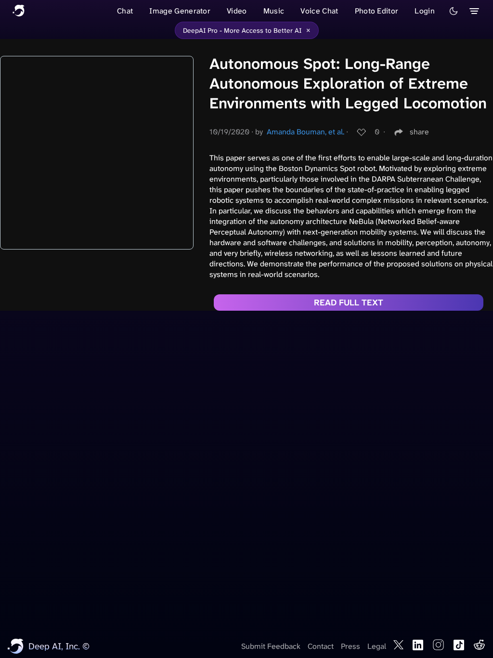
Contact (321, 646)
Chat (125, 11)
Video (237, 11)
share (419, 132)
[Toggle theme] (453, 11)
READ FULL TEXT (348, 302)
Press (350, 646)
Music (274, 11)
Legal (376, 646)
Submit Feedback (270, 646)
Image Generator (179, 11)
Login (425, 11)
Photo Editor (377, 11)
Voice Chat (319, 11)
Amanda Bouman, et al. (305, 132)
